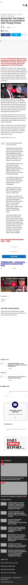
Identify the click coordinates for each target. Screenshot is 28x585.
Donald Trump (17, 14)
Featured (4, 16)
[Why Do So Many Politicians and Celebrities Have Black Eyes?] (14, 469)
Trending (11, 16)
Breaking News (6, 14)
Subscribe (14, 256)
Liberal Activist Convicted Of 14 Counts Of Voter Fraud (17, 377)
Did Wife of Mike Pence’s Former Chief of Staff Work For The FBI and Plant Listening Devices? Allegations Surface (17, 553)
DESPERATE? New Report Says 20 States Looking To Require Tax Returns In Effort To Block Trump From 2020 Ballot (17, 537)
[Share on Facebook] (6, 34)
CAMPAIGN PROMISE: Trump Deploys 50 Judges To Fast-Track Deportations (17, 365)
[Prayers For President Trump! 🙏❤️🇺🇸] (14, 488)
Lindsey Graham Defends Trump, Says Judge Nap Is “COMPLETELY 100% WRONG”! (16, 529)
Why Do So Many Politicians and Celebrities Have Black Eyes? (12, 478)
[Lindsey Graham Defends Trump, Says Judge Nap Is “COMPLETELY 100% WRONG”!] (4, 528)
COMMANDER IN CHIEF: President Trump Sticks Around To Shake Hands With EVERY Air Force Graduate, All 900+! (16, 505)
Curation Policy (17, 577)
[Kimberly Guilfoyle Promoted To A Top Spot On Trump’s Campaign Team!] (4, 545)
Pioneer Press (12, 137)
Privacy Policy (5, 579)
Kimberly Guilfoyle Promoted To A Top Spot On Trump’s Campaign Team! (17, 545)
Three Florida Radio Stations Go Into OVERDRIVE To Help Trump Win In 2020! (17, 522)
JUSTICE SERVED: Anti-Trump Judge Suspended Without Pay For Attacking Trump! (17, 514)
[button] (24, 5)
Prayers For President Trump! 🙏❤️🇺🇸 (13, 496)
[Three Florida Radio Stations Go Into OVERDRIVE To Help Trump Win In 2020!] (4, 520)
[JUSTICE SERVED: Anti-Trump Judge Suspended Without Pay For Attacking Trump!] (4, 513)
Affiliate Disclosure (6, 577)
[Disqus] (14, 338)
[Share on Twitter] (16, 34)
